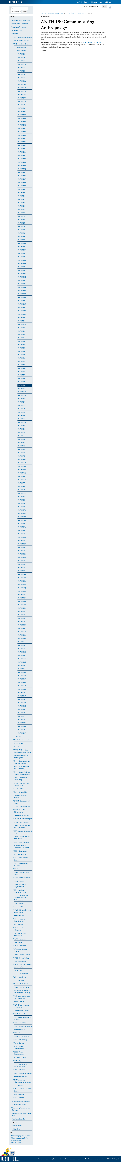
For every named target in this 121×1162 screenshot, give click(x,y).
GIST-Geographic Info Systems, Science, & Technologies (21, 898)
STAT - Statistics (19, 1070)
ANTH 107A (22, 91)
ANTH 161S (22, 422)
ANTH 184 (21, 500)
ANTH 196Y (22, 709)
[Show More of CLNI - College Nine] (13, 792)
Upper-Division (21, 51)
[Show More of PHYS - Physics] (13, 1029)
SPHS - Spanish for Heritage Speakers (20, 1065)
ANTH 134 (21, 334)
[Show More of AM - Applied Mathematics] (13, 37)
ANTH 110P (22, 165)
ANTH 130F (22, 257)
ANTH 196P (22, 679)
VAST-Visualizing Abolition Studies (23, 1090)
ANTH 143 (21, 361)
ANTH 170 (21, 439)
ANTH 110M (22, 152)
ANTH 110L (22, 155)
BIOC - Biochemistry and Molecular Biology (22, 762)
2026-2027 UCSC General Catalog (50, 13)
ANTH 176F (22, 476)
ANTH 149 (21, 382)
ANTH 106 (21, 78)
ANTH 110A (22, 111)
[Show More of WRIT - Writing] (13, 1094)
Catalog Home (17, 1126)
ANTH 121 (21, 209)
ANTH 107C (22, 98)
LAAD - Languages (20, 961)
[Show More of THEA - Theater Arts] (13, 1076)
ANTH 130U (22, 304)
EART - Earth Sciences (21, 842)
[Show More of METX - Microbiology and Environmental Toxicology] (13, 990)
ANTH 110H (22, 135)
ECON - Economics (20, 851)
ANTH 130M (22, 284)
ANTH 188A (22, 513)
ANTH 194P (22, 584)
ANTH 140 (21, 355)
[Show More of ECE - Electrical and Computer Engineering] (13, 845)
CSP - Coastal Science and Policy (23, 832)
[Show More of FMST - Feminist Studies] (13, 877)
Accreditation (99, 1159)
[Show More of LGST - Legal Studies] (13, 973)
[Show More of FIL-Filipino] (13, 869)
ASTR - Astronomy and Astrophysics (21, 757)
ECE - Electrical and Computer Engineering (21, 847)
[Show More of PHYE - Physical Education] (13, 1026)
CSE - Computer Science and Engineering (22, 827)
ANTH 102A (22, 64)
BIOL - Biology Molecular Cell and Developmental (22, 773)
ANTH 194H (22, 557)
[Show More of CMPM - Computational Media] (13, 801)
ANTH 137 (21, 345)
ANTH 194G (22, 554)
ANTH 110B (22, 115)
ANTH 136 (21, 341)
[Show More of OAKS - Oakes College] (13, 1010)
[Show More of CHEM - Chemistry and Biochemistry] (13, 783)
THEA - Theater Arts (20, 1076)
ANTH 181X (22, 493)
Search (25, 11)
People (86, 2)
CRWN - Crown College (21, 822)
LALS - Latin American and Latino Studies (22, 966)
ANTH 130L (22, 280)
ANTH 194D (22, 544)
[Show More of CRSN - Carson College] (13, 815)
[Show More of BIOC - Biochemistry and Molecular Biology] (13, 761)
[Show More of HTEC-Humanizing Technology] (13, 933)
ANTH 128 (21, 233)
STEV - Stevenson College (23, 1073)
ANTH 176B (22, 463)
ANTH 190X (22, 530)
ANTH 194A (22, 534)
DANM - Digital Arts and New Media (22, 838)
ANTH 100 (21, 54)
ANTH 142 (21, 358)
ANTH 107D (22, 101)
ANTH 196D (22, 638)
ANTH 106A (22, 81)
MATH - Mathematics (21, 984)
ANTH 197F (22, 716)
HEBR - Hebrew (19, 915)
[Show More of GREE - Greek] (13, 906)
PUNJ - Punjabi (19, 1043)
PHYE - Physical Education (23, 1026)
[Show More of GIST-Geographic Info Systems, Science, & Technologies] (13, 895)
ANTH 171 (21, 442)
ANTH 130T (22, 301)
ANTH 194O (22, 581)
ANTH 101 (21, 61)
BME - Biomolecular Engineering (20, 779)
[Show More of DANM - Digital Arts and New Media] (13, 836)
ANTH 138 (21, 348)
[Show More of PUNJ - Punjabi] (13, 1043)
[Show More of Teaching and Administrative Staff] (11, 1113)
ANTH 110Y (22, 189)
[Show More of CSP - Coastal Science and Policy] (13, 831)
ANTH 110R (22, 172)
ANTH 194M (22, 574)
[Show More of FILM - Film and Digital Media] (13, 872)
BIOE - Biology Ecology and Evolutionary (21, 768)
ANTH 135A (22, 338)
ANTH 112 (21, 199)
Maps (100, 2)
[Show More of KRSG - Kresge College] (13, 958)
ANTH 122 (21, 213)
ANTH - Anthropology (21, 44)
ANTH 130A (22, 240)
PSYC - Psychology (20, 1040)
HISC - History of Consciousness (19, 920)
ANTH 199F (22, 733)
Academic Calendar (18, 1119)
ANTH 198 (21, 720)
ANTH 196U (22, 696)
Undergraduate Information (21, 1101)
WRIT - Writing (19, 1094)
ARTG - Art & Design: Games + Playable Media (22, 751)
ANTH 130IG (22, 270)
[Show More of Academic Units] (11, 30)
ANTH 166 (21, 436)
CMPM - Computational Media (21, 802)
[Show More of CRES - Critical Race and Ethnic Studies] (13, 810)
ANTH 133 (21, 331)
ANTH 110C (22, 118)
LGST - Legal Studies (21, 974)
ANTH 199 (21, 730)
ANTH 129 (21, 236)
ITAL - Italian (18, 942)
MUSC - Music (19, 1002)
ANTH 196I (21, 655)
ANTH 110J (22, 145)
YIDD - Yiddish (19, 1098)
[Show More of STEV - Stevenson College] (13, 1073)
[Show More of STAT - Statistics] (13, 1069)
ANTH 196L (22, 665)
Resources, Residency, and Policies (21, 1109)
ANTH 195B (22, 625)
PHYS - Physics (19, 1029)
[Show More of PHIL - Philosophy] (13, 1022)
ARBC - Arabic (18, 743)
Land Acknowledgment (67, 1159)
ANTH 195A (22, 622)
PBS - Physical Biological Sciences (22, 1018)
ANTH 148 (21, 378)
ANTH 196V (22, 699)
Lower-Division (21, 47)
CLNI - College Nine (20, 792)
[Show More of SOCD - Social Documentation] (13, 1052)
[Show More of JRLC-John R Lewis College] (13, 949)
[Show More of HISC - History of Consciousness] (13, 919)
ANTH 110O (22, 162)
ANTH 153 (21, 402)
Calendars (94, 2)
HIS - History (18, 924)
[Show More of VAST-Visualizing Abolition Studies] (13, 1088)
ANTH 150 (21, 385)
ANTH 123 (21, 216)
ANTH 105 (21, 74)
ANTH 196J (22, 659)
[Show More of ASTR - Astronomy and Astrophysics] (13, 755)
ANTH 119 (21, 206)
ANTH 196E (22, 642)
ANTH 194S (22, 594)
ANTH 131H (22, 324)
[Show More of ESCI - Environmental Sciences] (13, 863)
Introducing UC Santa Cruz (20, 24)
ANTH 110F (22, 128)
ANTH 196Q (22, 682)
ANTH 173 (21, 449)
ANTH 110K (22, 149)
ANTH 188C (22, 520)
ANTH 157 (21, 405)
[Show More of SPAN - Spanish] (13, 1061)
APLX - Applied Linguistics (23, 740)
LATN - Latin (18, 970)
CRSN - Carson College (21, 815)
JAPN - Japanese (20, 946)
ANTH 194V (22, 605)
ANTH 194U (22, 601)
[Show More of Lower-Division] (15, 47)
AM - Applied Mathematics (23, 37)
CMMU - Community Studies (20, 797)
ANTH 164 (21, 432)
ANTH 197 (21, 713)
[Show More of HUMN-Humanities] (13, 939)
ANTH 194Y (22, 615)
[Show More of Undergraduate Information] (11, 1101)
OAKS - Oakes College (21, 1010)
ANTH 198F (22, 723)
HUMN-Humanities (20, 939)
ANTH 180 (21, 490)
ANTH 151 (21, 388)
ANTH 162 (21, 426)
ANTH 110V (22, 186)
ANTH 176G (22, 480)
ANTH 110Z (22, 192)
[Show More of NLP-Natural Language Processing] (13, 1005)
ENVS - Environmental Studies (21, 859)
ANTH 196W (22, 703)
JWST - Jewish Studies (22, 954)
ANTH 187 (21, 507)
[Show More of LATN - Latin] (13, 970)
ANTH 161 (21, 419)
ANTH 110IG (22, 142)
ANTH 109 (21, 57)
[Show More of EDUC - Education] (13, 854)
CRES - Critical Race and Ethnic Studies (22, 811)
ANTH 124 (21, 220)
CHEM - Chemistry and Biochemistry (21, 784)
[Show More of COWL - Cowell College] (13, 806)
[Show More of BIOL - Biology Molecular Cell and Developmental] (13, 772)
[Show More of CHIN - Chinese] (13, 788)
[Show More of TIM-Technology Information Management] (13, 1080)
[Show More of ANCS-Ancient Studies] (13, 40)
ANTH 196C (22, 635)
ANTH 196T (22, 692)
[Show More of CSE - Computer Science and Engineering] (13, 825)
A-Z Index (108, 2)
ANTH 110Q (22, 169)
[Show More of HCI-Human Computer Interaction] (13, 928)
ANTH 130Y (22, 317)
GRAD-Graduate (19, 903)
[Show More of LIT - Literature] (13, 980)
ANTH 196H (22, 652)
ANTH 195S (22, 632)
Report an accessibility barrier (48, 1159)
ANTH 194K (22, 568)
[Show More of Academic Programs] (11, 27)
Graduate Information (19, 1104)
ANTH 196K (22, 662)
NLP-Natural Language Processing (21, 1006)
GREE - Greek (18, 907)
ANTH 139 (21, 351)
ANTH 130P (22, 294)
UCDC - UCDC (18, 1085)
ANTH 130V (22, 307)
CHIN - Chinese (19, 789)
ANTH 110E (22, 125)
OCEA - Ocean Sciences (22, 1014)
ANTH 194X (22, 611)
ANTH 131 (21, 321)
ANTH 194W (22, 608)
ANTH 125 (21, 223)
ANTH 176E (22, 473)
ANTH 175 (21, 456)
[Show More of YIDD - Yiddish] (13, 1097)
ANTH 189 (21, 524)
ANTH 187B (22, 510)
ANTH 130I (21, 267)
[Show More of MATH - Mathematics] (13, 983)
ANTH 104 (21, 71)
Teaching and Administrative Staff (21, 1114)
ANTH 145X (22, 368)
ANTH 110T (22, 179)
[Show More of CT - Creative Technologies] (13, 818)
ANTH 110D (22, 122)
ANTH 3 (98, 42)
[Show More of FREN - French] (13, 881)
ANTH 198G (22, 726)
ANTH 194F (22, 551)
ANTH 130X (22, 314)
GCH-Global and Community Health (20, 891)
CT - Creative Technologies (23, 819)
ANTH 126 (21, 226)
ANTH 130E (22, 253)
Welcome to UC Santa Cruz (21, 20)
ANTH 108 (21, 108)
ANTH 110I (21, 138)
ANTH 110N (22, 159)
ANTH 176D (22, 469)
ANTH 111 (21, 196)
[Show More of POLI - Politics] (13, 1033)
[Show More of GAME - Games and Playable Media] (13, 884)
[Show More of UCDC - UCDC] (13, 1085)
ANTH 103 (21, 68)
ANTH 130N (22, 287)
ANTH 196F (22, 645)
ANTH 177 (21, 483)
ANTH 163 (21, 429)
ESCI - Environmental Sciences (21, 864)
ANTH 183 (21, 497)
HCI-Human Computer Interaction (21, 929)
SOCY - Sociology (20, 1057)
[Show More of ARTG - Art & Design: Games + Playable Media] (13, 750)
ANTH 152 (21, 399)
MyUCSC (79, 2)
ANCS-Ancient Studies (21, 40)
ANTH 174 (21, 453)
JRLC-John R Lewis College (20, 950)
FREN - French (19, 881)
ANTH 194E (22, 547)
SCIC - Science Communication (19, 1048)
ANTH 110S (22, 176)
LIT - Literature (19, 980)
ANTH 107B (22, 94)
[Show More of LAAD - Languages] (13, 961)
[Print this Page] (110, 7)
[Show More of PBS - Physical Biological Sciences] (13, 1017)
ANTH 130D (22, 250)
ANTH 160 (21, 415)
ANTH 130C (22, 246)
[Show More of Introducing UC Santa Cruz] (11, 23)
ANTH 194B (22, 537)
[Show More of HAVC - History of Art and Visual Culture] (13, 910)
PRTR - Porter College (21, 1036)
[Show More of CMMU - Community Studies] (13, 795)
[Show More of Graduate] (15, 736)
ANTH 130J (22, 274)
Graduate (19, 736)
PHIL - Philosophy (20, 1023)
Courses (15, 34)
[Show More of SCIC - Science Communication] (13, 1046)
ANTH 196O (22, 676)
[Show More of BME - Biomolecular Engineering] (13, 777)
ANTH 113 (21, 203)
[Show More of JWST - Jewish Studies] (13, 954)
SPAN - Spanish (19, 1061)
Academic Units (17, 30)
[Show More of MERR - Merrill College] (13, 987)
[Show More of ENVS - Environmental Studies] (13, 857)
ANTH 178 (21, 486)
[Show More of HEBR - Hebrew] (13, 915)
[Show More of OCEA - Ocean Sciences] (13, 1013)
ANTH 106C (22, 88)
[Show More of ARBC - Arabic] (13, 743)
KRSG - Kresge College (21, 958)
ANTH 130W (22, 311)
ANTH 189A (22, 527)
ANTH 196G (22, 649)
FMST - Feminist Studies (22, 878)
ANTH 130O (22, 290)
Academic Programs (19, 27)
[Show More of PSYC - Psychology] (13, 1039)
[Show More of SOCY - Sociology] (13, 1057)
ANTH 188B (22, 517)
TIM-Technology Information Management (22, 1081)
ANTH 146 (21, 372)
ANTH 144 (21, 365)
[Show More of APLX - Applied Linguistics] (13, 740)
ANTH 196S (22, 689)
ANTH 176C (22, 466)
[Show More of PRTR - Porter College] (13, 1036)
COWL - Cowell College (22, 806)
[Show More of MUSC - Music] (13, 1001)
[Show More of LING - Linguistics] (13, 977)
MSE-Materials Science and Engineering (22, 997)
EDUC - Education (20, 854)
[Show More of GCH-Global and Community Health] (13, 890)
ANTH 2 (90, 42)
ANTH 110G (22, 132)
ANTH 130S (22, 297)
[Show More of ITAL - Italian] (13, 942)
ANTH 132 (21, 328)
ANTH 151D (22, 392)
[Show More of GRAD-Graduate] (13, 903)
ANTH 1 (85, 42)
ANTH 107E (22, 105)
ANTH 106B (22, 84)
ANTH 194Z (22, 618)
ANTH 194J (22, 564)
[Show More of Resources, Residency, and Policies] (11, 1108)
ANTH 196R (22, 686)
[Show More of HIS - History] (13, 924)
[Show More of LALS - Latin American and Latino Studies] (13, 964)
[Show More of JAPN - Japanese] (13, 945)
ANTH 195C (22, 628)
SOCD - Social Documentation (19, 1053)
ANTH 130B (22, 243)
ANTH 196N (22, 672)
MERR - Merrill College (21, 987)
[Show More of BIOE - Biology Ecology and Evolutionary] (13, 766)
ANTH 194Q (22, 588)
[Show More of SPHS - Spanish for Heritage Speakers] (13, 1064)
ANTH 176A (22, 459)
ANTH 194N (22, 578)
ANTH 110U (22, 182)
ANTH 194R (22, 591)
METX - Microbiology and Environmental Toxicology (22, 992)
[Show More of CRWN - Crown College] (13, 822)
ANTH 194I (21, 561)
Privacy (90, 1159)
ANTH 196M (22, 669)
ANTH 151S (22, 395)
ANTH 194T (22, 598)
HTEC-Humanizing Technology (20, 934)
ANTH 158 (21, 409)
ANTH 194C (22, 540)
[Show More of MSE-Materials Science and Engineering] (13, 996)
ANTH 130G (22, 260)
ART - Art (17, 746)
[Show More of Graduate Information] (11, 1104)
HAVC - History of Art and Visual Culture (22, 911)
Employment (82, 1159)
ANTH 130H (22, 263)
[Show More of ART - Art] (13, 746)
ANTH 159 (21, 412)
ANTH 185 (21, 503)
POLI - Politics (19, 1033)
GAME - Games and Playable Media (20, 886)
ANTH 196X (22, 706)
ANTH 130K (22, 277)
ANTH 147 (21, 375)
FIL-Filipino (18, 869)
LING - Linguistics (20, 977)
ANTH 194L (22, 571)
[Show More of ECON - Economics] (13, 851)
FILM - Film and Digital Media (21, 873)
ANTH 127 (21, 230)
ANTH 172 (21, 446)
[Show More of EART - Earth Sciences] (13, 842)
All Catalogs (16, 1129)
